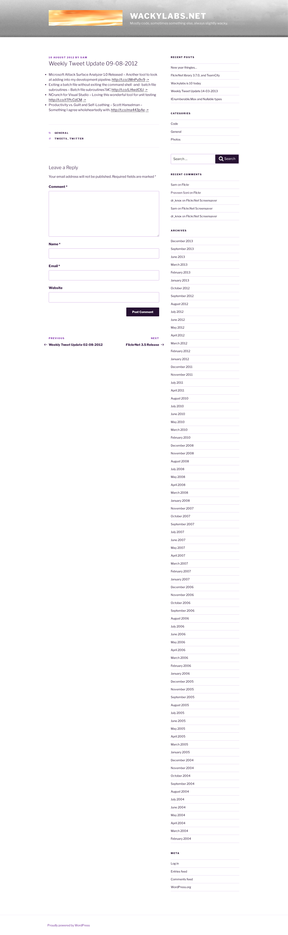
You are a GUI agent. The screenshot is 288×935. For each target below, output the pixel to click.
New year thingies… (184, 67)
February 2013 (180, 272)
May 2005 (178, 728)
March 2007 (179, 563)
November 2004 (182, 768)
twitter (77, 138)
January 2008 (180, 500)
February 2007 (181, 571)
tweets (61, 138)
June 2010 (178, 414)
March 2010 (179, 429)
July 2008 (177, 469)
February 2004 (181, 838)
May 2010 (178, 422)
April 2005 (178, 736)
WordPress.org (181, 887)
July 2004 (177, 799)
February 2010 (181, 437)
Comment (58, 187)
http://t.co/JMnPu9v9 (128, 80)
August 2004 (180, 791)
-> (147, 80)
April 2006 (178, 650)
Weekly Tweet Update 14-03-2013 (194, 91)
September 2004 (182, 783)
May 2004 (178, 815)
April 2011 (177, 390)
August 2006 (180, 618)
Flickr (185, 184)
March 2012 (179, 343)
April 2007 (178, 555)
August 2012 (179, 304)
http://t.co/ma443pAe (128, 110)
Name (55, 244)
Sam (83, 57)
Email (54, 266)
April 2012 (177, 335)
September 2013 (182, 249)
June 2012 (178, 319)
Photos (175, 139)
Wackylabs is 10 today (186, 83)
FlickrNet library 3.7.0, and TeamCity (195, 75)
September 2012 (182, 296)
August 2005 (180, 705)
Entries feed (179, 871)
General (62, 132)
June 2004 (178, 807)
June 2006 (178, 634)
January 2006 (180, 673)
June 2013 (178, 257)
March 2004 (179, 831)
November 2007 (182, 508)
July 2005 (177, 713)
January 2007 (180, 579)
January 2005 (180, 752)
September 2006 (182, 610)
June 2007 (178, 540)
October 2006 (180, 603)
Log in (175, 863)
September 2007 (182, 524)
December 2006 (182, 587)
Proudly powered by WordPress (68, 925)
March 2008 (179, 492)
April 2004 (178, 823)
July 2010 (177, 406)
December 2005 (182, 681)
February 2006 (181, 665)
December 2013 (182, 241)
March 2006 (179, 657)
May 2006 (178, 642)
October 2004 (180, 775)
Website (55, 288)
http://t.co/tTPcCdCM (65, 100)
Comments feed (182, 879)
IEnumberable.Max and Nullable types (196, 99)
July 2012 (177, 311)
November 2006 (182, 595)
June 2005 (178, 721)
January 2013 (180, 280)
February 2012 (180, 351)
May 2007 (178, 547)
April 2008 (178, 485)
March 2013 (179, 264)
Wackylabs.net (168, 16)
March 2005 (179, 744)
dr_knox (176, 200)
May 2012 (177, 327)
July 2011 (177, 382)
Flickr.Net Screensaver (201, 200)
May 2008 (178, 477)
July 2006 (177, 626)
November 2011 (182, 374)
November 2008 (182, 453)
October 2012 (180, 288)
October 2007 (180, 516)
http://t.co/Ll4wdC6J (128, 90)
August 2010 (179, 398)
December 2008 (182, 445)
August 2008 (180, 461)
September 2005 (182, 697)
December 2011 (181, 367)
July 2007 (177, 532)
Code (174, 123)
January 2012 (180, 359)
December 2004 (182, 760)
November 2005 (182, 689)
